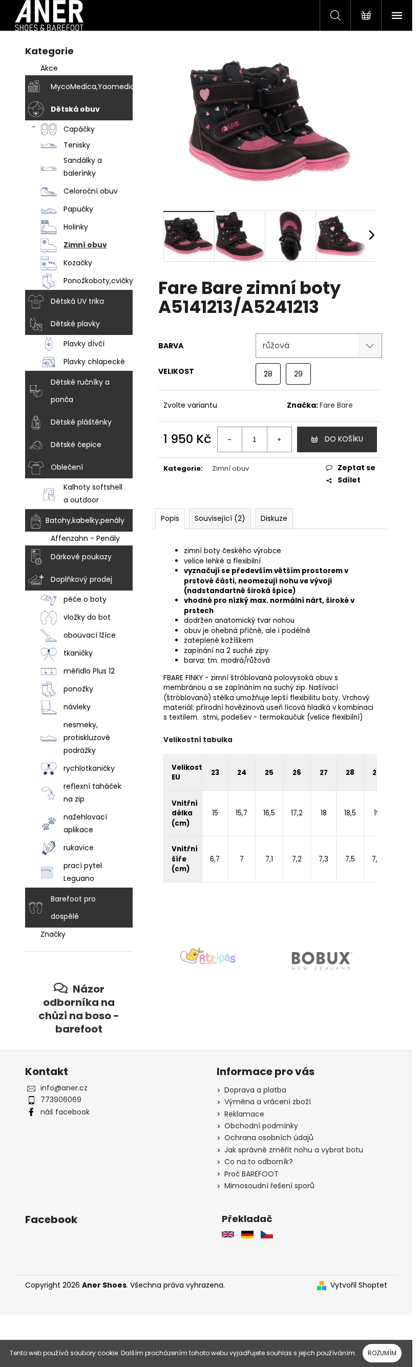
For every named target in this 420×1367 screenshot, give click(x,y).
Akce (49, 68)
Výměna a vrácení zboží (267, 1102)
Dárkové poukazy (81, 557)
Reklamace (244, 1114)
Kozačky (78, 263)
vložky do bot (87, 617)
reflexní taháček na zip (92, 792)
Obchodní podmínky (261, 1126)
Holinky (76, 227)
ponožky (78, 689)
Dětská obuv (75, 109)
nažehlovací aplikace (85, 823)
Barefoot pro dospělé (73, 907)
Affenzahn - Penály (85, 538)
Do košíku (344, 439)
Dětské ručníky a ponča (80, 391)
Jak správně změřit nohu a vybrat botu (293, 1150)
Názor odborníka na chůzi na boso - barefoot (78, 1009)
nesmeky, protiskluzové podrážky (87, 737)
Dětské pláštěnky (81, 422)
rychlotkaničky (89, 768)
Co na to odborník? (258, 1161)
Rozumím (382, 1353)
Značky (53, 934)
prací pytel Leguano (83, 872)
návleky (77, 707)
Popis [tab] (170, 518)
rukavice (79, 848)
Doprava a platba (255, 1090)
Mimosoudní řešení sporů (269, 1186)
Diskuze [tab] (274, 518)
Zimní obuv (85, 245)
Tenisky (77, 145)
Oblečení (67, 467)
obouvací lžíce (90, 635)
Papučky (78, 209)
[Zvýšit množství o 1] (279, 439)
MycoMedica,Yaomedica (92, 86)
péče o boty (85, 599)
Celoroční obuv (91, 191)
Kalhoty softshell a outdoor (93, 493)
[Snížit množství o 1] (230, 439)
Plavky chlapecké (94, 361)
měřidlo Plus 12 (89, 671)
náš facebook (65, 1112)
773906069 (60, 1100)
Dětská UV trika (77, 301)
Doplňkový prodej (81, 579)
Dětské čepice (76, 444)
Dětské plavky (75, 324)
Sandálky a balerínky (83, 166)
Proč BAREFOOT (251, 1174)
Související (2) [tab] (220, 518)
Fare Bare (336, 405)
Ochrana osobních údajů (268, 1137)
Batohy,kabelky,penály (85, 520)
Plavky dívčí (84, 344)
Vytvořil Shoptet (358, 1285)
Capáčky (79, 129)
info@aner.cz (64, 1088)
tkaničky (78, 653)
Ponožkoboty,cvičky (98, 281)
